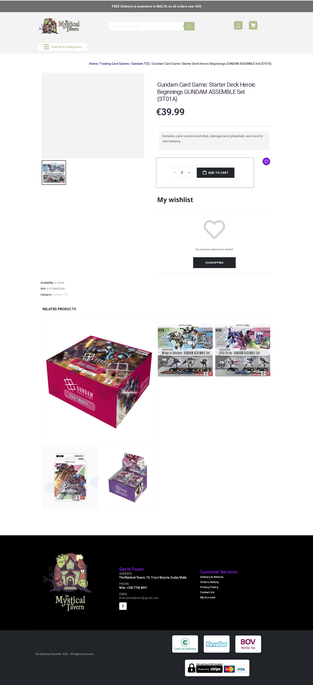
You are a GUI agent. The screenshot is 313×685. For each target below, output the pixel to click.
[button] (62, 46)
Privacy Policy (209, 587)
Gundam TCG (140, 63)
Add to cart (218, 173)
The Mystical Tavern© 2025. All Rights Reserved (64, 654)
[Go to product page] (99, 381)
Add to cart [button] (127, 440)
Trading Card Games (114, 63)
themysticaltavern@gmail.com (139, 598)
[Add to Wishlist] (266, 161)
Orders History (209, 582)
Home (93, 63)
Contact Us (207, 592)
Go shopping (214, 262)
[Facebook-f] (123, 606)
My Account (207, 597)
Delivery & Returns (211, 577)
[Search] (189, 26)
